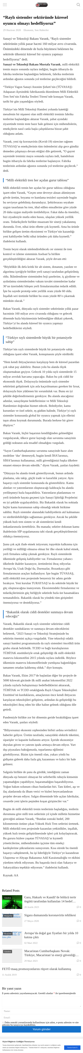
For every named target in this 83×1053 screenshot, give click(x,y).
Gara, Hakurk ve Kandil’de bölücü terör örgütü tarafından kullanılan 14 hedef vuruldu (50, 899)
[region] (41, 1046)
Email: (7, 1017)
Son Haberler (42, 30)
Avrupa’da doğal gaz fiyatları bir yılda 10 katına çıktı (51, 935)
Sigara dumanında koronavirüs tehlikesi (50, 915)
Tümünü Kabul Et (72, 1047)
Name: (7, 1011)
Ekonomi (28, 30)
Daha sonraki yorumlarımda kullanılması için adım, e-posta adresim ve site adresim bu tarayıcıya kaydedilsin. (40, 1023)
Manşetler (8, 916)
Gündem (7, 898)
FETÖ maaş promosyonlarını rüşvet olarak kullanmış (36, 969)
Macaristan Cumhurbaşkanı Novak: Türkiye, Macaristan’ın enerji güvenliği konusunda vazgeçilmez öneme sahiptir (49, 953)
